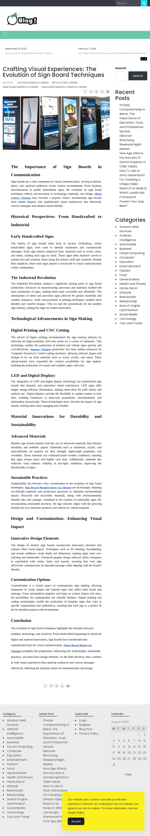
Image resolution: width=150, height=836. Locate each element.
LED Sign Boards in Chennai (33, 82)
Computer (126, 257)
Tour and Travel (130, 323)
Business (8, 82)
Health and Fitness (132, 284)
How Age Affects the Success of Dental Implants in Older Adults (40, 53)
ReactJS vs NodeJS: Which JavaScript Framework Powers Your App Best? (133, 197)
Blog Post (85, 729)
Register (85, 725)
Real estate (127, 297)
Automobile (127, 244)
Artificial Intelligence (127, 237)
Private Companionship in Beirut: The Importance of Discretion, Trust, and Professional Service (132, 118)
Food (123, 275)
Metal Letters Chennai (65, 82)
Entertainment (130, 266)
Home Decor (128, 288)
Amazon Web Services (129, 229)
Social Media (128, 314)
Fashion (124, 271)
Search (120, 68)
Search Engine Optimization (129, 308)
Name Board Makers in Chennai (20, 87)
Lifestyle (125, 292)
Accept (76, 821)
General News (129, 279)
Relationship (128, 301)
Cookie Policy (76, 812)
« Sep (128, 774)
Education (126, 262)
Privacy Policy (88, 733)
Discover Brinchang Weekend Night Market (130, 142)
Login (83, 720)
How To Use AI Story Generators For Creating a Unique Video (111, 53)
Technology (127, 319)
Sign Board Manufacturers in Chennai (64, 87)
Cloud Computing (132, 253)
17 (114, 753)
